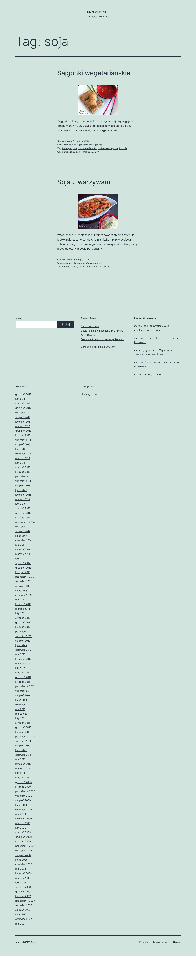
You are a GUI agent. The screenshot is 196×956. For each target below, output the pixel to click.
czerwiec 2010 (23, 754)
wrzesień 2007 (23, 905)
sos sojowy (93, 152)
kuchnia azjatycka (87, 148)
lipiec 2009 (21, 805)
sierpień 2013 (22, 586)
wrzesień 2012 (23, 636)
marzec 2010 (22, 768)
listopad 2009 (23, 786)
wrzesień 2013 (23, 581)
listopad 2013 (22, 572)
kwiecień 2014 (23, 549)
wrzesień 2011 (23, 690)
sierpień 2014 (22, 531)
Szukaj (19, 318)
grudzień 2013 (23, 567)
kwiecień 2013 (23, 604)
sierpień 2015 (22, 485)
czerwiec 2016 (23, 453)
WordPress (174, 942)
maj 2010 (20, 759)
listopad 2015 (22, 471)
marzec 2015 (22, 499)
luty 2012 (20, 668)
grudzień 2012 (23, 622)
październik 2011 (24, 686)
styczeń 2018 (22, 403)
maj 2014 (20, 544)
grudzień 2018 (23, 394)
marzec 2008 (22, 878)
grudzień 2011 (23, 677)
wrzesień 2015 (23, 481)
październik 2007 (25, 900)
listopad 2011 (22, 681)
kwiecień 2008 (23, 873)
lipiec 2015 (21, 490)
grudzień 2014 (23, 513)
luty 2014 (20, 558)
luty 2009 (20, 827)
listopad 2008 (23, 841)
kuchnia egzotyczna (108, 148)
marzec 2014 (22, 554)
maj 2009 (20, 814)
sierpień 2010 (22, 745)
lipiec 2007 (21, 914)
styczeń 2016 (22, 467)
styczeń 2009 (23, 832)
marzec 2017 (22, 426)
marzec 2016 (22, 458)
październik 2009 (25, 791)
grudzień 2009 (23, 782)
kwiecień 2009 (23, 818)
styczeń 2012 (22, 672)
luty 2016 (20, 462)
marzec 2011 (22, 713)
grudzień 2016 (23, 430)
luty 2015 (20, 503)
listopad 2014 (23, 517)
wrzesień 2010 (23, 741)
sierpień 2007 (23, 909)
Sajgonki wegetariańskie (93, 73)
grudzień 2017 (23, 408)
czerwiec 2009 (23, 809)
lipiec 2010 (21, 750)
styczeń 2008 (23, 887)
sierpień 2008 (23, 855)
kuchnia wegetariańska (89, 266)
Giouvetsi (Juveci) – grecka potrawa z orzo (102, 341)
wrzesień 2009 (23, 795)
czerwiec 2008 (23, 864)
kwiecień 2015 (23, 494)
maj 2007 (20, 923)
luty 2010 (20, 773)
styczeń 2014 (23, 563)
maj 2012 (20, 654)
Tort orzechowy (90, 326)
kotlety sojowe (69, 148)
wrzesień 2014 (23, 526)
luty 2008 (20, 882)
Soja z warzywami (84, 182)
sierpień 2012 (22, 640)
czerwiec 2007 (23, 919)
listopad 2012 (22, 627)
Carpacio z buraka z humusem (98, 346)
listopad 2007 (23, 896)
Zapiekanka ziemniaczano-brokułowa (102, 330)
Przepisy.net (98, 12)
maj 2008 (20, 868)
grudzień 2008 (23, 836)
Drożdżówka (88, 335)
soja (85, 152)
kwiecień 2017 (23, 421)
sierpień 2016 (22, 444)
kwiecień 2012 (23, 659)
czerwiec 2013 (23, 595)
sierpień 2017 (22, 417)
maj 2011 (20, 709)
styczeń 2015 (22, 508)
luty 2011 (20, 718)
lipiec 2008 (21, 859)
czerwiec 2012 (23, 649)
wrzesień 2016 (23, 440)
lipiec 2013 (21, 590)
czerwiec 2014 (23, 540)
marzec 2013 (22, 608)
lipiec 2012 (21, 645)
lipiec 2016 (21, 449)
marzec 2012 (22, 663)
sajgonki (77, 152)
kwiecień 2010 (23, 763)
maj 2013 (20, 599)
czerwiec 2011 (23, 704)
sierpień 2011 (22, 695)
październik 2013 (25, 576)
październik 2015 (25, 476)
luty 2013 (20, 613)
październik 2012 (25, 631)
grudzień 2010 (23, 727)
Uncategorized (94, 144)
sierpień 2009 (23, 800)
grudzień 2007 (23, 891)
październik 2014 (25, 522)
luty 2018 (20, 398)
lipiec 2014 (21, 535)
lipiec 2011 (21, 700)
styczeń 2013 (22, 617)
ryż (104, 266)
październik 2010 (25, 736)
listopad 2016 (22, 435)
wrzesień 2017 (23, 412)
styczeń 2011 (22, 722)
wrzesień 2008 (23, 850)
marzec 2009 (22, 823)
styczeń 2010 (22, 777)
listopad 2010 (22, 732)
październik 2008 (25, 846)
